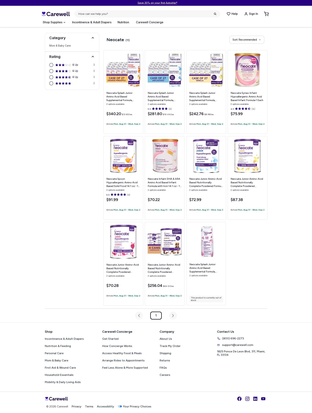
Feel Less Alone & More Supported (125, 367)
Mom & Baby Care (60, 45)
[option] (72, 65)
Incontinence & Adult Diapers (91, 22)
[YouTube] (263, 399)
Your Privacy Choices (137, 406)
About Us (166, 338)
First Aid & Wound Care (60, 367)
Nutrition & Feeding (58, 346)
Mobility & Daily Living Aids (63, 382)
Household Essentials (59, 375)
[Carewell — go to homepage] (56, 14)
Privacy (76, 406)
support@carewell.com (237, 345)
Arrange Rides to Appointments (123, 360)
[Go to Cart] (266, 14)
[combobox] (246, 40)
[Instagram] (247, 399)
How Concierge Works (117, 346)
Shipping (165, 353)
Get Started (110, 338)
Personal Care (54, 353)
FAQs (163, 367)
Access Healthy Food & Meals (122, 353)
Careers (165, 375)
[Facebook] (239, 399)
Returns (165, 360)
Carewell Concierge (149, 22)
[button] (72, 38)
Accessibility (105, 406)
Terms (89, 406)
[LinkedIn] (255, 399)
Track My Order (170, 346)
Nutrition (123, 22)
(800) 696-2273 (233, 338)
